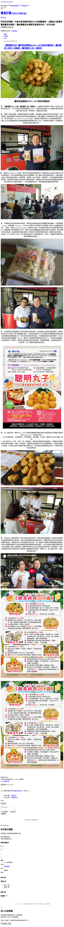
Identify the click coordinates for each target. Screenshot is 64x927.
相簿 (5, 34)
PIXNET (19, 904)
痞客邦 (16, 790)
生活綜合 (13, 795)
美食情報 (14, 31)
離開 (9, 923)
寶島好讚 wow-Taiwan (13, 12)
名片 (5, 38)
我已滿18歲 (4, 923)
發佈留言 (3, 813)
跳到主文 (3, 17)
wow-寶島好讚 (5, 781)
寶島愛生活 (14, 797)
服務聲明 (48, 904)
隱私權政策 (41, 904)
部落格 (6, 36)
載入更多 (3, 803)
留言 (19, 790)
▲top (2, 800)
